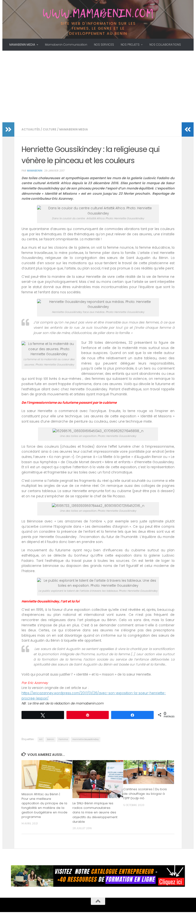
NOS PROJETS (130, 45)
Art (41, 739)
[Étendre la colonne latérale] (8, 129)
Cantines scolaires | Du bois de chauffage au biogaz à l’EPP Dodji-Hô (145, 793)
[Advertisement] (98, 86)
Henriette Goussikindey (85, 739)
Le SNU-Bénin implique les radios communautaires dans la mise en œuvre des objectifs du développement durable (94, 812)
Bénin (50, 739)
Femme (63, 739)
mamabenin (34, 170)
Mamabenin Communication (66, 45)
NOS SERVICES (104, 45)
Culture (49, 129)
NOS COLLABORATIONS (165, 45)
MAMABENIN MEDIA (22, 45)
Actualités (31, 129)
